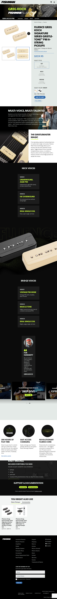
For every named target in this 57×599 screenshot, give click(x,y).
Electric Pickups (37, 22)
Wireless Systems (20, 548)
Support (34, 539)
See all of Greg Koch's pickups (40, 51)
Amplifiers (18, 544)
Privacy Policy (29, 593)
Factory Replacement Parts (22, 555)
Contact (34, 555)
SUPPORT (37, 18)
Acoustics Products (20, 539)
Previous (3, 392)
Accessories (26, 502)
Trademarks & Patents (37, 562)
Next (28, 33)
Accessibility (46, 593)
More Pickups (15, 502)
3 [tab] (29, 403)
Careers (34, 560)
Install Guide (23, 487)
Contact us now (38, 491)
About (33, 553)
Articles (34, 546)
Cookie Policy (38, 593)
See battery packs (6, 456)
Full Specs (38, 101)
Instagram (48, 541)
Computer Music (20, 550)
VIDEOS (26, 18)
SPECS (31, 18)
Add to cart (40, 97)
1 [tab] (26, 403)
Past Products (19, 557)
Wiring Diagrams (33, 487)
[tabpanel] (28, 391)
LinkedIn (48, 546)
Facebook (48, 539)
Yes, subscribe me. (24, 579)
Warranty (34, 557)
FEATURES (20, 18)
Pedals (17, 546)
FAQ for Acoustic (36, 548)
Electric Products (20, 541)
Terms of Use (20, 593)
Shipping (34, 541)
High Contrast (21, 594)
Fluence (45, 22)
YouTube (48, 543)
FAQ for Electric (36, 550)
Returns (34, 544)
